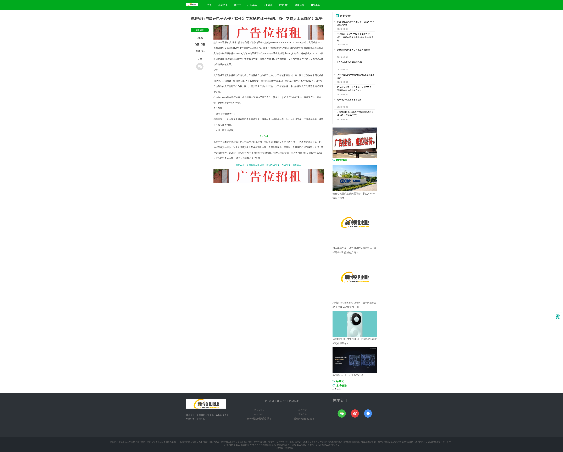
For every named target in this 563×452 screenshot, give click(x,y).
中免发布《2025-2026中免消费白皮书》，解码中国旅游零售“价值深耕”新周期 (355, 37)
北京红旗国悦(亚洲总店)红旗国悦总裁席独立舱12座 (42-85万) (355, 113)
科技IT (237, 5)
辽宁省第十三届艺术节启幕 (349, 99)
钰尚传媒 (337, 389)
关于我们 (269, 401)
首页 (209, 5)
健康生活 (299, 5)
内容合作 (294, 401)
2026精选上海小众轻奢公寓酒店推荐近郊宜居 (356, 76)
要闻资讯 (223, 5)
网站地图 (289, 447)
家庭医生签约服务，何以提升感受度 (353, 49)
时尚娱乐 (315, 5)
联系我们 (281, 401)
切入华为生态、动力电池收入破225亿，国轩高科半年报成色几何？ (355, 89)
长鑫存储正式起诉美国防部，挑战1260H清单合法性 (355, 23)
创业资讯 (268, 5)
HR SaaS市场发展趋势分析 (349, 62)
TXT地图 (279, 447)
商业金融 (252, 5)
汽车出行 (283, 5)
